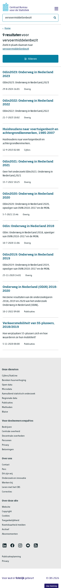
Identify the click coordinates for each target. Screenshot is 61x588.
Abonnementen (10, 534)
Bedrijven (7, 427)
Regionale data (9, 398)
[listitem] (4, 545)
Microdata (7, 389)
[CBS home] (16, 7)
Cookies (6, 516)
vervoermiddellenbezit (16, 49)
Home (8, 28)
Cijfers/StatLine (9, 376)
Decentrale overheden (13, 436)
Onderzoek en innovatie (14, 478)
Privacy (5, 445)
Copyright (7, 511)
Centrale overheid (11, 431)
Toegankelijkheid (10, 520)
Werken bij (7, 483)
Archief (5, 529)
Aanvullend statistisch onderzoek (18, 394)
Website (6, 507)
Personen (6, 440)
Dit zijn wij (7, 474)
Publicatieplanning (11, 557)
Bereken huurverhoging (14, 380)
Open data (7, 385)
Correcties (7, 492)
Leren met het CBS (11, 487)
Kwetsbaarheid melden (14, 525)
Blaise (5, 412)
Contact (5, 465)
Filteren (32, 59)
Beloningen (8, 450)
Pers (4, 469)
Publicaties (7, 403)
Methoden (7, 407)
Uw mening (51, 586)
